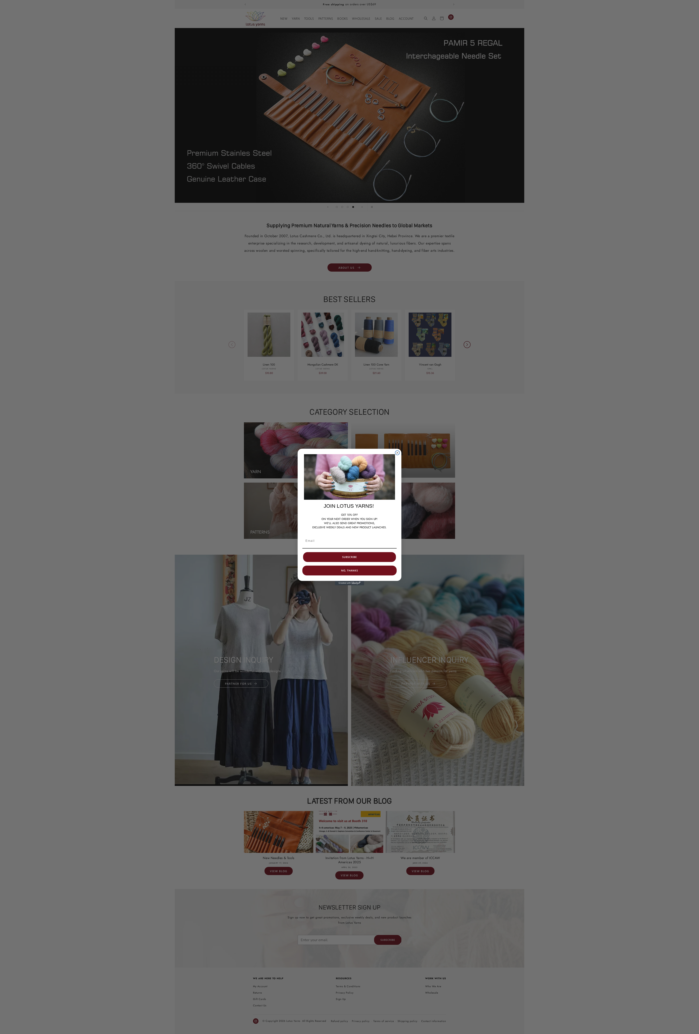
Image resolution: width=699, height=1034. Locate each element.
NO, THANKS (349, 570)
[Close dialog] (397, 453)
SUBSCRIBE (349, 557)
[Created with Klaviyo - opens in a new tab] (349, 583)
